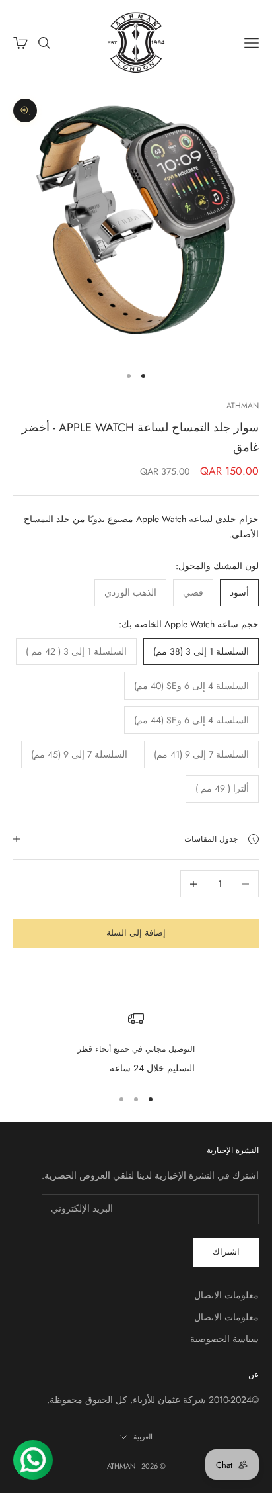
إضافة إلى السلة (136, 933)
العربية (143, 1436)
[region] (136, 1043)
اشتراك (226, 1251)
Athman (242, 406)
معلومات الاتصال (226, 1295)
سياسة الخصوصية (224, 1338)
